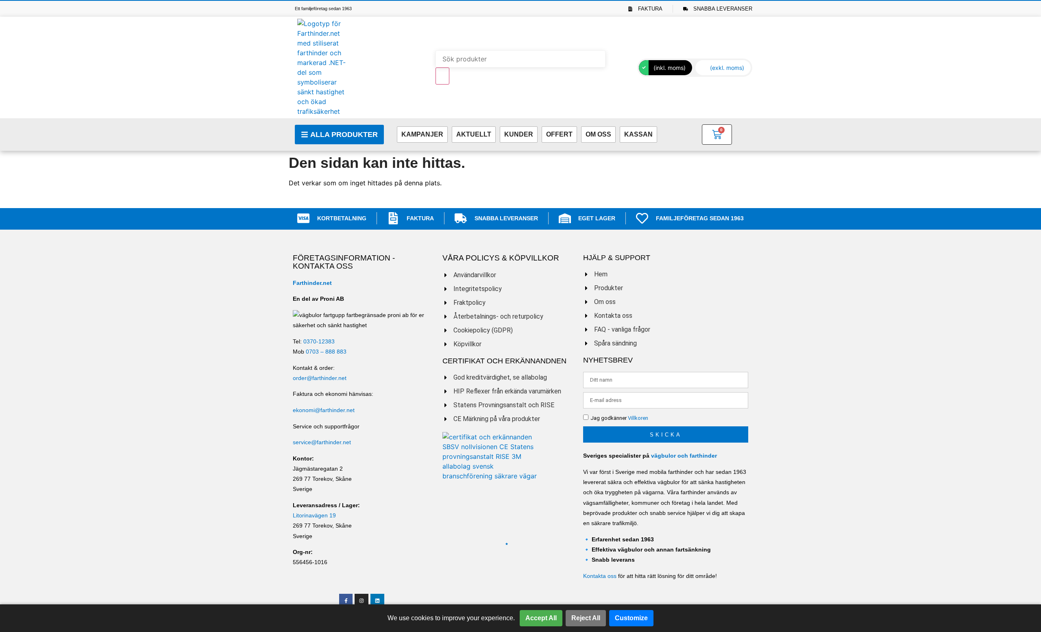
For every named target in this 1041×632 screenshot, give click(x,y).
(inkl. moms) (669, 67)
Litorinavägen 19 (314, 515)
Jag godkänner (619, 418)
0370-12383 (319, 341)
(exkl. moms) (727, 67)
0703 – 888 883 (326, 351)
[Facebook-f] (346, 601)
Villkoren (638, 418)
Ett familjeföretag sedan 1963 (323, 8)
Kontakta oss (599, 576)
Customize (631, 618)
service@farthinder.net (322, 442)
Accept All (541, 618)
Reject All (585, 618)
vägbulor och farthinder (684, 455)
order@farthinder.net (319, 378)
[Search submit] (442, 76)
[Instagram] (361, 601)
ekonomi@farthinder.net (324, 410)
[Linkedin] (377, 601)
